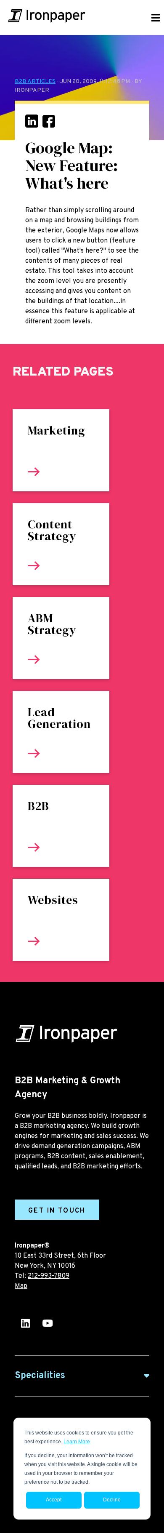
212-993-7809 (48, 1276)
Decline (112, 1500)
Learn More (76, 1442)
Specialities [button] (40, 1375)
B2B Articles (35, 81)
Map (21, 1286)
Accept (53, 1500)
